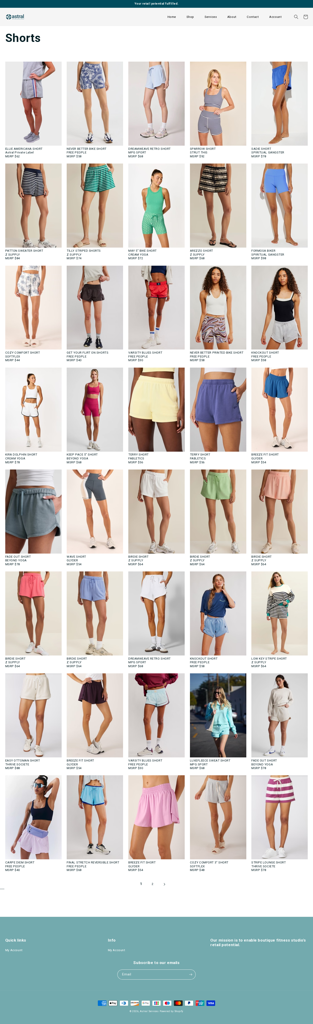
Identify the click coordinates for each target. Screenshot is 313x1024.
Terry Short (138, 454)
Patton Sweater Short (24, 250)
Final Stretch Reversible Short (93, 862)
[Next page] (164, 886)
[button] (190, 17)
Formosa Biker (263, 250)
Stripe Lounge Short (268, 862)
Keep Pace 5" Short (82, 454)
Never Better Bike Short (86, 148)
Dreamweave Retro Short (149, 148)
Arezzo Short (201, 250)
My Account (14, 950)
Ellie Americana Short (24, 148)
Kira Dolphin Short (21, 454)
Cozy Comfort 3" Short (209, 862)
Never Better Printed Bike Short (216, 352)
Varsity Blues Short (145, 352)
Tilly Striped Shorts (84, 250)
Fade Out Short (18, 556)
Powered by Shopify (171, 1011)
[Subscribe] (190, 974)
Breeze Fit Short (265, 454)
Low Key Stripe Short (269, 658)
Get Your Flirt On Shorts (87, 352)
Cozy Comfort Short (22, 352)
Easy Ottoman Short (22, 760)
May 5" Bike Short (142, 250)
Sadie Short (261, 148)
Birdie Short (138, 556)
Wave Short (76, 556)
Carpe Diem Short (20, 862)
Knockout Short (265, 352)
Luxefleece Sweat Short (210, 760)
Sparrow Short (203, 148)
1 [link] (141, 884)
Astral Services (149, 1011)
